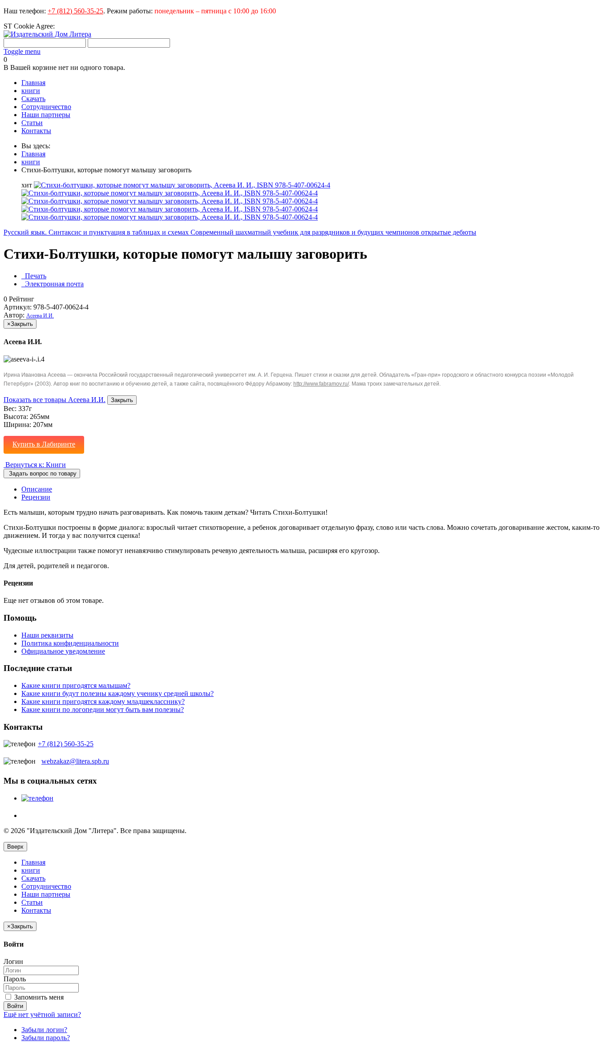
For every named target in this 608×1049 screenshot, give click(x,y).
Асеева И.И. (40, 316)
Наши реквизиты (47, 635)
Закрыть (122, 400)
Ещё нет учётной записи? (42, 1014)
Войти (15, 1006)
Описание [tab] (36, 489)
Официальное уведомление (63, 651)
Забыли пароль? (45, 1037)
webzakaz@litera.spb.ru (75, 761)
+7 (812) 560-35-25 (75, 11)
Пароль (15, 979)
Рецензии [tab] (35, 497)
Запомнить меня (38, 997)
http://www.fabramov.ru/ (321, 384)
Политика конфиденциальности (70, 643)
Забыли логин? (44, 1029)
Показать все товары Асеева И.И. (54, 399)
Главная (33, 154)
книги (30, 162)
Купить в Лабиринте (43, 444)
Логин (13, 961)
